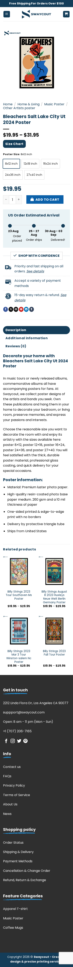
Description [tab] (15, 330)
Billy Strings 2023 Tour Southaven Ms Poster (19, 595)
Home (8, 104)
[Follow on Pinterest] (25, 741)
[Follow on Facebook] (6, 741)
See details (35, 271)
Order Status (13, 842)
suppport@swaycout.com (24, 712)
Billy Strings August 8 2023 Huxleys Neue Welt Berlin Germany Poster (54, 597)
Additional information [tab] (26, 338)
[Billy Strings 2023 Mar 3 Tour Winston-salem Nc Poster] (18, 631)
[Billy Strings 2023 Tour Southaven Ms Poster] (18, 571)
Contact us (12, 766)
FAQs (7, 776)
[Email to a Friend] (16, 309)
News (7, 813)
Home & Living (28, 104)
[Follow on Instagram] (13, 741)
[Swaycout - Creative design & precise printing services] (36, 14)
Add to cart (47, 199)
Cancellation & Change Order (26, 870)
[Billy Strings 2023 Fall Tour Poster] (54, 631)
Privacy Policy (14, 785)
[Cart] (66, 14)
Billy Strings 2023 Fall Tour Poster (54, 653)
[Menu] (6, 14)
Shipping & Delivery (18, 852)
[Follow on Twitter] (19, 741)
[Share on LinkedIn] (26, 309)
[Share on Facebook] (5, 309)
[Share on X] (11, 309)
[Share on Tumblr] (31, 309)
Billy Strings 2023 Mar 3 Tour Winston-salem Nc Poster (18, 656)
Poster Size (11, 154)
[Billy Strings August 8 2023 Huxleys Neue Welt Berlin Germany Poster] (54, 571)
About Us (10, 804)
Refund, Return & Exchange (24, 880)
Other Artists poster (19, 108)
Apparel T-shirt (15, 908)
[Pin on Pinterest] (21, 309)
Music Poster (54, 104)
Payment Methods (17, 861)
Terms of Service (16, 795)
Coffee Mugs (13, 927)
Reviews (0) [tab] (15, 346)
